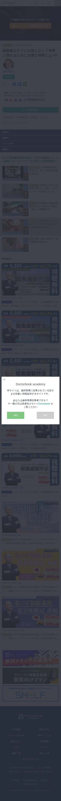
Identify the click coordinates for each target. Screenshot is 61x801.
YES (15, 415)
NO (45, 415)
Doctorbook (44, 403)
